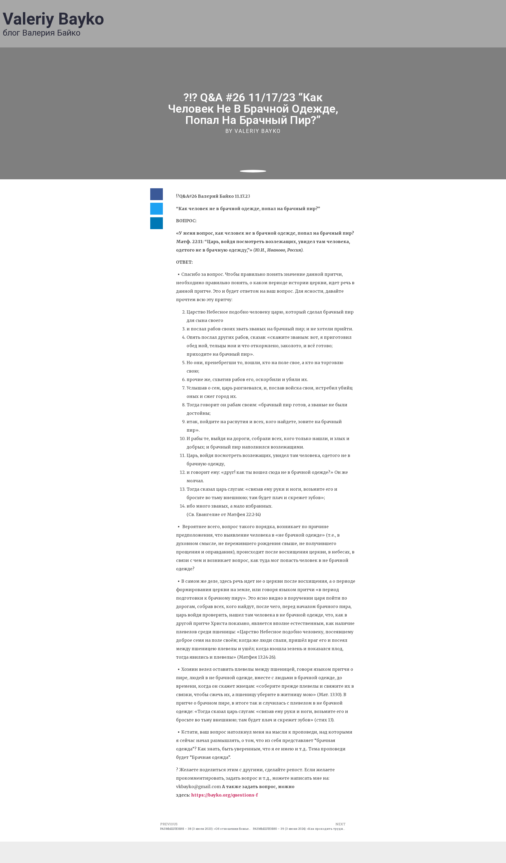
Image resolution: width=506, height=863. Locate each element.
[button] (156, 194)
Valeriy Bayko (53, 18)
